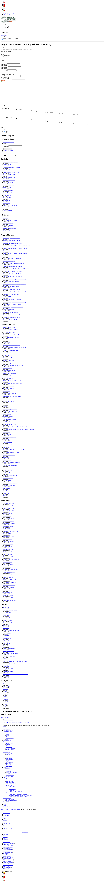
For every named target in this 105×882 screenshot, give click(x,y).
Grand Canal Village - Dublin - (10, 256)
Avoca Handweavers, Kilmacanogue (11, 172)
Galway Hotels (6, 856)
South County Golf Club (9, 523)
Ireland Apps (9, 785)
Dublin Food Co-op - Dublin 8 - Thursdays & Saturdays (16, 268)
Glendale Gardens (7, 640)
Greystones (5, 694)
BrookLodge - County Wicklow (10, 312)
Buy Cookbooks (10, 782)
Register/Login (6, 807)
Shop (4, 777)
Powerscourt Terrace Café (9, 180)
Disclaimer (5, 834)
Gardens (4, 605)
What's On (90, 116)
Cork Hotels (6, 853)
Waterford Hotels (7, 867)
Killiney (5, 696)
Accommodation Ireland (9, 845)
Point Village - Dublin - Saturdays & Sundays (13, 263)
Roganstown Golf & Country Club (11, 559)
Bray (4, 683)
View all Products (5, 717)
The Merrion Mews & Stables (10, 220)
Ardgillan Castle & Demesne (9, 668)
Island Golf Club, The (8, 544)
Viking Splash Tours (8, 375)
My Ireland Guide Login (8, 13)
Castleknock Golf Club (8, 536)
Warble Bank (6, 635)
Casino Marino (6, 432)
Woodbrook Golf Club (8, 503)
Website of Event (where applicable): (9, 74)
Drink (34, 119)
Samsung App (12, 789)
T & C (4, 835)
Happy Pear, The (7, 195)
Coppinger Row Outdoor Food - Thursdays (13, 266)
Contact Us (8, 771)
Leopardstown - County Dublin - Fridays (12, 243)
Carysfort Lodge (7, 633)
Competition (9, 766)
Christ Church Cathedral (8, 401)
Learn (75, 123)
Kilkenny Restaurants (8, 862)
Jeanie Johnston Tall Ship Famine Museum (13, 383)
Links (4, 838)
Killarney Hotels (7, 858)
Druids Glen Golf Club (8, 510)
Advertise (5, 839)
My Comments (9, 761)
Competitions (6, 803)
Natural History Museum (9, 357)
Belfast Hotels (6, 851)
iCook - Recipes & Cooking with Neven (18, 794)
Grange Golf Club (7, 513)
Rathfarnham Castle (7, 340)
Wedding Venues (10, 749)
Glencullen (5, 699)
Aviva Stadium (6, 342)
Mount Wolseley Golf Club (9, 600)
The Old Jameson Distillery (9, 419)
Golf (7, 745)
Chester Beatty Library (8, 388)
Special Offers (9, 762)
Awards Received (10, 776)
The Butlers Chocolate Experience (11, 452)
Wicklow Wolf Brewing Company (11, 162)
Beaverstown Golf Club (8, 556)
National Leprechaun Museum (10, 411)
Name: (4, 143)
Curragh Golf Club (7, 592)
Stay (48, 121)
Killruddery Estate (7, 169)
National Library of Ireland (9, 373)
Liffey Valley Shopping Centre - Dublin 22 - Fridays (15, 291)
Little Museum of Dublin (9, 370)
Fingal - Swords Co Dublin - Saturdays (12, 304)
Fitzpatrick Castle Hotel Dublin (10, 205)
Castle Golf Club (7, 516)
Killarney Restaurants (8, 859)
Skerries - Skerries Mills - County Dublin (12, 314)
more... (5, 726)
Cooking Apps (9, 792)
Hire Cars (8, 763)
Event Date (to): (4, 67)
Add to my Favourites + (8, 142)
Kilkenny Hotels (7, 861)
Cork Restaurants (7, 854)
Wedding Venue (36, 111)
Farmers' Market (8, 117)
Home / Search (6, 729)
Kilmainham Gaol (7, 434)
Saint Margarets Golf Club (9, 551)
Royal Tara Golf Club (8, 595)
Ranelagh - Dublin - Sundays (10, 250)
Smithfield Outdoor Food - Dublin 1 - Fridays (13, 276)
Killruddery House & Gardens (10, 610)
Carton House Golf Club (9, 572)
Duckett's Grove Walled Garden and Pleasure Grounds (15, 674)
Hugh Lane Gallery (7, 421)
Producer (90, 125)
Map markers (6, 103)
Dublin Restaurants (7, 849)
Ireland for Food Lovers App (15, 791)
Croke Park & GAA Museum (10, 424)
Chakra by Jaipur (7, 200)
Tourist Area (9, 753)
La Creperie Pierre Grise (8, 185)
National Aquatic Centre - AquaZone (11, 462)
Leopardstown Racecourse (9, 332)
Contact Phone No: (5, 77)
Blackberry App (12, 787)
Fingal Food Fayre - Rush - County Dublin (13, 307)
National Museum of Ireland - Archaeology (13, 365)
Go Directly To (6, 752)
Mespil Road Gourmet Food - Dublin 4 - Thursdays (15, 253)
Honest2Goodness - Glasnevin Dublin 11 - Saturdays (15, 284)
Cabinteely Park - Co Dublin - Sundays (12, 240)
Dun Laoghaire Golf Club (9, 505)
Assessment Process (10, 769)
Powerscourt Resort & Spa (9, 177)
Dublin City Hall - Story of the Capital (12, 396)
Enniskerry (5, 689)
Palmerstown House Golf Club (10, 564)
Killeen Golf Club (7, 562)
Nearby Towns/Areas (8, 681)
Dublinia (5, 406)
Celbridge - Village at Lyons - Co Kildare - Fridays (14, 302)
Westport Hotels (7, 868)
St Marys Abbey (7, 414)
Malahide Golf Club (7, 533)
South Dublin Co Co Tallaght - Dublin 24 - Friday (14, 279)
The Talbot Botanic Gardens (9, 656)
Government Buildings (8, 360)
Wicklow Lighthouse (8, 225)
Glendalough (6, 457)
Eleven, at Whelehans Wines (9, 174)
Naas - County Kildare (8, 309)
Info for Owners (7, 798)
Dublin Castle (6, 391)
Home (2, 809)
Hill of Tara (6, 493)
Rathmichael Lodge (7, 617)
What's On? (6, 815)
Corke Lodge (6, 607)
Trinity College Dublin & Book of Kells (12, 380)
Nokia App (11, 790)
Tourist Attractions (78, 114)
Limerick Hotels (7, 863)
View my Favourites (8, 150)
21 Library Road (7, 612)
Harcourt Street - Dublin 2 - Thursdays (12, 258)
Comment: (5, 146)
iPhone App (11, 786)
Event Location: (4, 68)
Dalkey (5, 704)
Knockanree (6, 666)
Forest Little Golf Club (8, 541)
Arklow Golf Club (7, 590)
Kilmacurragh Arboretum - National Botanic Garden (15, 661)
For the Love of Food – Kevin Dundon (18, 796)
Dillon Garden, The (7, 643)
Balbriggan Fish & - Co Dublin (10, 319)
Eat (19, 118)
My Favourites (9, 758)
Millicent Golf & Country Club (10, 579)
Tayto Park (5, 490)
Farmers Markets (7, 235)
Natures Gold (6, 208)
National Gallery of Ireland (9, 363)
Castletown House (7, 472)
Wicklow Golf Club (7, 539)
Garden (20, 109)
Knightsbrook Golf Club (8, 597)
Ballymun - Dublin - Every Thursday (11, 289)
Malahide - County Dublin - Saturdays (12, 299)
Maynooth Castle (7, 480)
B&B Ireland (6, 844)
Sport (7, 735)
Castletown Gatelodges (8, 230)
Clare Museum (6, 403)
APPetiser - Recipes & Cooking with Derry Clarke (20, 795)
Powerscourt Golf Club (8, 508)
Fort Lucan (5, 467)
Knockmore (6, 615)
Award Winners (6, 773)
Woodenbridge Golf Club (9, 585)
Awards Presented (10, 775)
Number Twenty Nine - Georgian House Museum (14, 347)
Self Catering (50, 112)
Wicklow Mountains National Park (11, 465)
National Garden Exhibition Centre (11, 630)
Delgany (5, 691)
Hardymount (6, 676)
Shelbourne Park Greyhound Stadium (11, 345)
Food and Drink (10, 738)
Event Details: (4, 73)
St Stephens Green (7, 368)
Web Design (25, 832)
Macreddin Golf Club (8, 577)
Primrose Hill (6, 658)
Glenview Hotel (7, 187)
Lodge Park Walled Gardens (9, 663)
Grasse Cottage (6, 625)
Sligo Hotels (6, 866)
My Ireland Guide (7, 139)
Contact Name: (4, 75)
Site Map (5, 837)
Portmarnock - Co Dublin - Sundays (11, 294)
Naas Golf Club (7, 567)
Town (62, 113)
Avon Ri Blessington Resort (9, 228)
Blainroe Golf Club (7, 546)
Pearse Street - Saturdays (9, 261)
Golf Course (7, 108)
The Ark (5, 398)
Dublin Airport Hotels (8, 847)
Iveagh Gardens (7, 352)
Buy (61, 122)
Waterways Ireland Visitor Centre (10, 350)
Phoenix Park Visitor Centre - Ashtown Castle (13, 449)
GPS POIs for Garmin (11, 784)
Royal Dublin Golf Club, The (10, 518)
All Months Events (7, 731)
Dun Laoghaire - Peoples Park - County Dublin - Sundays (16, 245)
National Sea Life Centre (9, 327)
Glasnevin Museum (7, 442)
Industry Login (6, 14)
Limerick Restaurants (8, 865)
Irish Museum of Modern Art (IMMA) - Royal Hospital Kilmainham (18, 429)
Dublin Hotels (6, 848)
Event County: (4, 70)
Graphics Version (4, 35)
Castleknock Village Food (9, 296)
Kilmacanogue (6, 686)
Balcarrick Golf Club (8, 549)
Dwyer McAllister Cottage (9, 485)
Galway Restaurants (8, 857)
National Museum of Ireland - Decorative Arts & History (16, 426)
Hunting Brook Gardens (8, 651)
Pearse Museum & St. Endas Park (11, 337)
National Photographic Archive (10, 409)
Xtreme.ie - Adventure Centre (10, 483)
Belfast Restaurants (7, 852)
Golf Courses (5, 500)
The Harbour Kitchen (8, 182)
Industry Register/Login (11, 800)
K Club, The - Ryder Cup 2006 (10, 569)
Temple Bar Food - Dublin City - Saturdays (13, 271)
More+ (4, 741)
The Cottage (6, 218)
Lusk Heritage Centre (8, 478)
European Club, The (8, 574)
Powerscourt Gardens (8, 622)
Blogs (4, 804)
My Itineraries (9, 759)
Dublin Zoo (6, 439)
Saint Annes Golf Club (8, 521)
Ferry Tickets (9, 764)
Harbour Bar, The (7, 164)
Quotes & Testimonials (11, 772)
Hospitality (5, 159)
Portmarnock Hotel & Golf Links (10, 531)
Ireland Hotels (6, 842)
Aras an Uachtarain (7, 444)
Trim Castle (6, 495)
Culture (8, 736)
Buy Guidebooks (10, 781)
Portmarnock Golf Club (8, 526)
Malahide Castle (7, 460)
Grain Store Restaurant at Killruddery (11, 167)
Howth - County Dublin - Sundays (11, 281)
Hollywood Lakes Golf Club (9, 582)
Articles (5, 805)
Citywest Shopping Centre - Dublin (11, 286)
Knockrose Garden (7, 620)
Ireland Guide (9, 743)
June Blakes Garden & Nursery (10, 653)
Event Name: (3, 64)
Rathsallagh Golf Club (8, 587)
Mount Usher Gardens (8, 645)
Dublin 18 (5, 701)
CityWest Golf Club (7, 528)
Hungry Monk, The (7, 197)
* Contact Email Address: (6, 78)
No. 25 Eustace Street (8, 223)
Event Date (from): (5, 65)
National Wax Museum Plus (9, 393)
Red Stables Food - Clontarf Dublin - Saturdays (14, 273)
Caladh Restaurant (7, 192)
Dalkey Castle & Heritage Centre (10, 329)
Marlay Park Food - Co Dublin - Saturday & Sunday (15, 248)
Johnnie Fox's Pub (7, 210)
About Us (5, 767)
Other (7, 739)
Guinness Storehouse (8, 416)
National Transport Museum (9, 437)
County (8, 754)
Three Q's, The (6, 203)
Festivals (8, 733)
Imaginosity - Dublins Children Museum (12, 334)
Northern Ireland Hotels (8, 843)
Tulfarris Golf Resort (8, 554)
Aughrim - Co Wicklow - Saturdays (11, 317)
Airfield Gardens (7, 638)
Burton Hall (6, 628)
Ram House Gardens (8, 671)
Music (7, 734)
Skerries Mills (6, 488)
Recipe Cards (9, 778)
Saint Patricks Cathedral (8, 386)
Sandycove (5, 706)
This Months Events (7, 730)
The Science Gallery (8, 378)
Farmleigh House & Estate (9, 455)
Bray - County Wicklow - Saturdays (11, 238)
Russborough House (8, 470)
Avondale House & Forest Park (10, 475)
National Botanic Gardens (9, 648)
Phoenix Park (6, 447)
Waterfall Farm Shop (8, 190)
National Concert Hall (8, 355)
